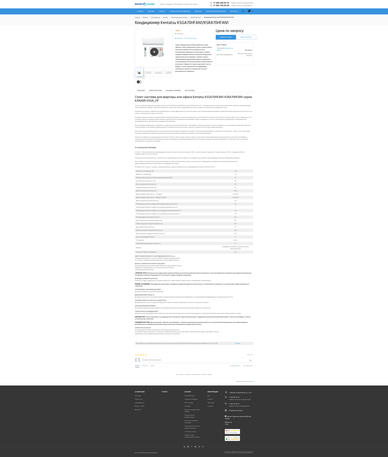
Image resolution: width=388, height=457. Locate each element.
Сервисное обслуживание (179, 11)
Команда (138, 395)
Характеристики (155, 90)
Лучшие (145, 366)
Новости (210, 399)
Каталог (188, 392)
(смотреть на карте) (225, 49)
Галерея (210, 406)
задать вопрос (246, 37)
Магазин (151, 11)
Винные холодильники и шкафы (192, 411)
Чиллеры (188, 406)
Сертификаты (139, 403)
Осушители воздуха (191, 399)
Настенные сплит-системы (179, 17)
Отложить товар (191, 38)
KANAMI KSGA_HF (196, 17)
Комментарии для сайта (244, 381)
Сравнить (180, 38)
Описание (141, 90)
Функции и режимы (173, 90)
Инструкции (189, 90)
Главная (140, 11)
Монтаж (198, 11)
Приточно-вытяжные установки (191, 421)
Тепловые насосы (190, 431)
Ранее (152, 366)
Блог (209, 395)
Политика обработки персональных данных (239, 452)
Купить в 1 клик (225, 37)
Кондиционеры (155, 17)
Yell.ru (226, 424)
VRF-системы (189, 403)
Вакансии (138, 410)
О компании (140, 392)
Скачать (237, 343)
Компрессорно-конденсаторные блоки (192, 436)
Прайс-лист (138, 399)
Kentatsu (165, 17)
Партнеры (211, 403)
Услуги (164, 392)
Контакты (234, 11)
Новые (137, 366)
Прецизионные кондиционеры (190, 416)
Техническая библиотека (216, 11)
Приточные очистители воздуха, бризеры (192, 427)
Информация (213, 392)
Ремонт (162, 11)
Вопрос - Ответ (140, 406)
